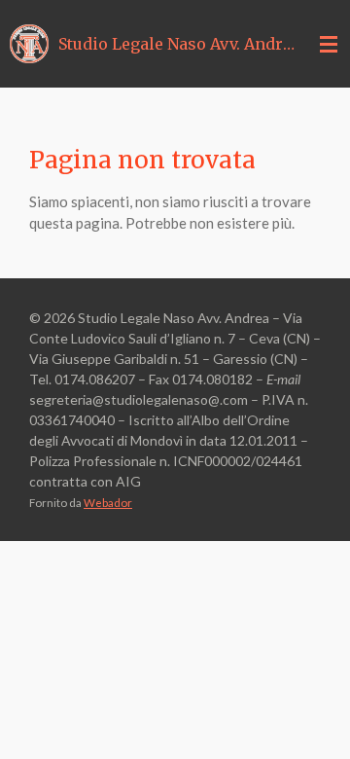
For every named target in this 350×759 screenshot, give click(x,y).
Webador (108, 502)
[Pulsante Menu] (328, 44)
